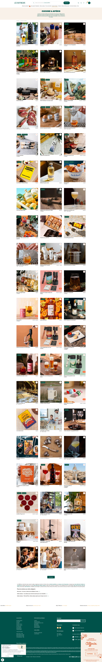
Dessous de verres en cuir (69, 155)
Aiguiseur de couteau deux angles (46, 210)
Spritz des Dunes (43, 320)
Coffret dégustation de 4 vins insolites (45, 348)
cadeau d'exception (61, 647)
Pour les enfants (18, 627)
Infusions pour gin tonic (44, 237)
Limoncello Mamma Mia (20, 210)
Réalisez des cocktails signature (22, 265)
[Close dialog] (100, 633)
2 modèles (18, 74)
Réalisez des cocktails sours (69, 210)
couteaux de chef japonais (63, 584)
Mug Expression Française (45, 265)
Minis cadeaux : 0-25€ (19, 633)
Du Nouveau (18, 621)
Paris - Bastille (59, 633)
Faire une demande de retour (79, 630)
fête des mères (73, 651)
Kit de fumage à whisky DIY (45, 72)
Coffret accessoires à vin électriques (23, 347)
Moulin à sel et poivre (44, 44)
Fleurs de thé (18, 320)
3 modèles (65, 45)
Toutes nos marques (19, 631)
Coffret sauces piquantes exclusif (21, 73)
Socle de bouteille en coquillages (68, 486)
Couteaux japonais (19, 155)
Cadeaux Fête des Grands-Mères (28, 654)
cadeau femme (50, 647)
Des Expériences (18, 628)
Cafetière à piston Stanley (45, 403)
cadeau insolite (55, 647)
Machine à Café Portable (68, 100)
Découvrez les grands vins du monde (69, 376)
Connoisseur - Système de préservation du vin (45, 542)
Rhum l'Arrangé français (20, 292)
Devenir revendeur (37, 626)
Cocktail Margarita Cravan (69, 237)
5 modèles (18, 542)
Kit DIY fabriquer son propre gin (70, 320)
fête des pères (78, 585)
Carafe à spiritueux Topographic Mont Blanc (71, 569)
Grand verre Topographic (68, 292)
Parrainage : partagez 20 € (38, 632)
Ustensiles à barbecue (20, 458)
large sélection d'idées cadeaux (39, 585)
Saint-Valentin (27, 586)
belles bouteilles (53, 584)
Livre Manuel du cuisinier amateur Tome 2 (22, 486)
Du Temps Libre (18, 626)
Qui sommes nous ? (37, 621)
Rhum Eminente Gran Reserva (69, 72)
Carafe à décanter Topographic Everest (71, 430)
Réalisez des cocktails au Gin (69, 458)
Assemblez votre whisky (44, 430)
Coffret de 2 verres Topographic (70, 44)
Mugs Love (18, 541)
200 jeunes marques (41, 648)
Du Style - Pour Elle (19, 625)
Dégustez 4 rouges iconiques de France (46, 293)
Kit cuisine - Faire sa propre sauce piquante (22, 238)
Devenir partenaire (37, 627)
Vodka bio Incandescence (45, 155)
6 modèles (42, 45)
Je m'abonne (83, 620)
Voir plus (51, 577)
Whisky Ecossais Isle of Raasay (69, 265)
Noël (74, 585)
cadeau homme (42, 647)
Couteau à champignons (44, 458)
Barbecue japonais (19, 100)
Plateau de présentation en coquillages (69, 348)
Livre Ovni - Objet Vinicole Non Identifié (69, 542)
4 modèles (65, 156)
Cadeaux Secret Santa (61, 654)
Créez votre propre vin (20, 403)
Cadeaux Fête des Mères (37, 654)
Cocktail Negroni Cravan (44, 485)
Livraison (35, 620)
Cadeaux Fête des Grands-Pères (53, 654)
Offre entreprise (36, 625)
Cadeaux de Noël (67, 654)
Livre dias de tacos (19, 430)
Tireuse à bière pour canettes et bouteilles (22, 45)
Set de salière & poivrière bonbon (68, 404)
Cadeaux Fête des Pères (44, 654)
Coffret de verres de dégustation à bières (46, 376)
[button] (91, 654)
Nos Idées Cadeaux (19, 620)
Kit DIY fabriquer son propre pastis (46, 100)
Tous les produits (18, 629)
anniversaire (77, 651)
